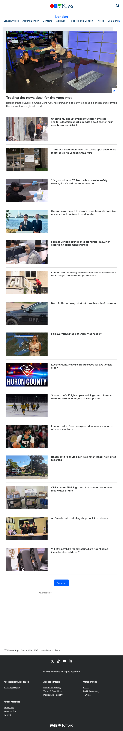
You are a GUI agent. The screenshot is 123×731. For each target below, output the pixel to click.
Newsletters (46, 650)
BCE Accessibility (12, 687)
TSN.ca (87, 695)
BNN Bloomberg (91, 691)
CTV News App (11, 650)
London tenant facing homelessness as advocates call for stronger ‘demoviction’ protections (84, 274)
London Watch (11, 21)
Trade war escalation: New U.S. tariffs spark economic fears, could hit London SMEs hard (83, 151)
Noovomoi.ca (10, 711)
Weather (60, 21)
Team (57, 650)
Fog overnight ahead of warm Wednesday (76, 334)
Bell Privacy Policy (52, 687)
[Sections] (5, 6)
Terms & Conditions (52, 691)
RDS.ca (7, 714)
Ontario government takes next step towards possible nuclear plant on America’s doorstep (83, 213)
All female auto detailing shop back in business (79, 518)
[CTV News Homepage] (61, 6)
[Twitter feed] (52, 661)
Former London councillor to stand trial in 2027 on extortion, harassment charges (80, 243)
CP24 (86, 687)
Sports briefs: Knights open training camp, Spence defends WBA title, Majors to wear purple (81, 397)
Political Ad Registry (53, 695)
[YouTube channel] (64, 661)
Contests (47, 21)
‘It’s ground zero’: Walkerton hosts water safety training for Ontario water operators (79, 182)
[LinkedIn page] (70, 661)
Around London (30, 21)
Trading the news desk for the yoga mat (39, 98)
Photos (100, 21)
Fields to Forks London (81, 21)
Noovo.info (9, 707)
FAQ (36, 650)
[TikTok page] (58, 661)
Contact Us (26, 650)
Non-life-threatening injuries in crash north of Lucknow (83, 303)
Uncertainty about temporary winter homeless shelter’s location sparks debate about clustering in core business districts (82, 122)
